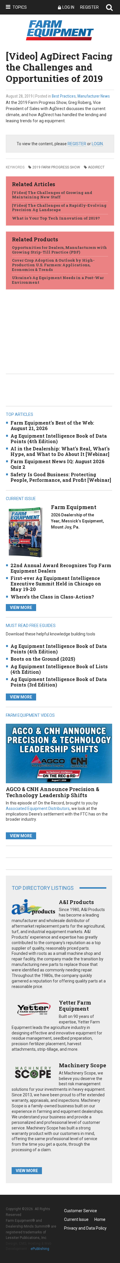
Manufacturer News (93, 96)
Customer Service (80, 1210)
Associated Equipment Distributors (38, 808)
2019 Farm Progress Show (56, 167)
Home (99, 1219)
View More (21, 607)
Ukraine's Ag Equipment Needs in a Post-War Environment (58, 280)
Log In (68, 7)
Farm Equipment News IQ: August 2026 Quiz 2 (57, 464)
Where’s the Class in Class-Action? (52, 597)
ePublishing (40, 1249)
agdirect (96, 167)
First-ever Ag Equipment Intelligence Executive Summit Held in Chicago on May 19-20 (55, 583)
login (97, 143)
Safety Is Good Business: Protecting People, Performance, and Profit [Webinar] (60, 477)
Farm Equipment (73, 507)
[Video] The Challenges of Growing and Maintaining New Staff (52, 195)
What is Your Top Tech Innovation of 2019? (56, 218)
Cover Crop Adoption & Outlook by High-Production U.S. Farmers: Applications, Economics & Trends (53, 265)
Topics (20, 7)
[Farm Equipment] (25, 532)
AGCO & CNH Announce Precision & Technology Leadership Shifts (52, 792)
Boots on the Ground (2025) (42, 659)
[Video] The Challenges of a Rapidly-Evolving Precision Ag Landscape (59, 208)
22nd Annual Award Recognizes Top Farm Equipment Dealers (60, 568)
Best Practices (64, 96)
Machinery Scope (82, 1065)
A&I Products (76, 902)
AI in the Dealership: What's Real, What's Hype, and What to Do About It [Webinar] (60, 451)
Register (89, 7)
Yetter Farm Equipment (75, 1005)
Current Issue (76, 1219)
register (77, 143)
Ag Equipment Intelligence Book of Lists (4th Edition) (59, 669)
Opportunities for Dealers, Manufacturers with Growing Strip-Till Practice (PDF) (59, 250)
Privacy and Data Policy (85, 1228)
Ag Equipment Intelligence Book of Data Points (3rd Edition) (58, 682)
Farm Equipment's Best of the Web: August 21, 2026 (52, 425)
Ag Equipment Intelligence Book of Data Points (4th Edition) (58, 438)
